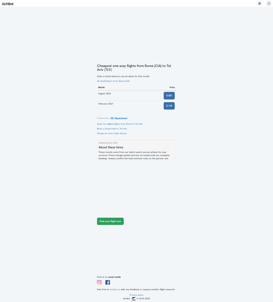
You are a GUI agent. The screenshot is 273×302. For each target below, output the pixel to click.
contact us (115, 289)
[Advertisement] (136, 252)
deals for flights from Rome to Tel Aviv (120, 123)
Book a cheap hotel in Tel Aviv (112, 128)
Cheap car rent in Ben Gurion (112, 133)
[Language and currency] (259, 3)
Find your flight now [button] (110, 221)
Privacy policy (136, 294)
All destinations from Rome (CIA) (113, 81)
